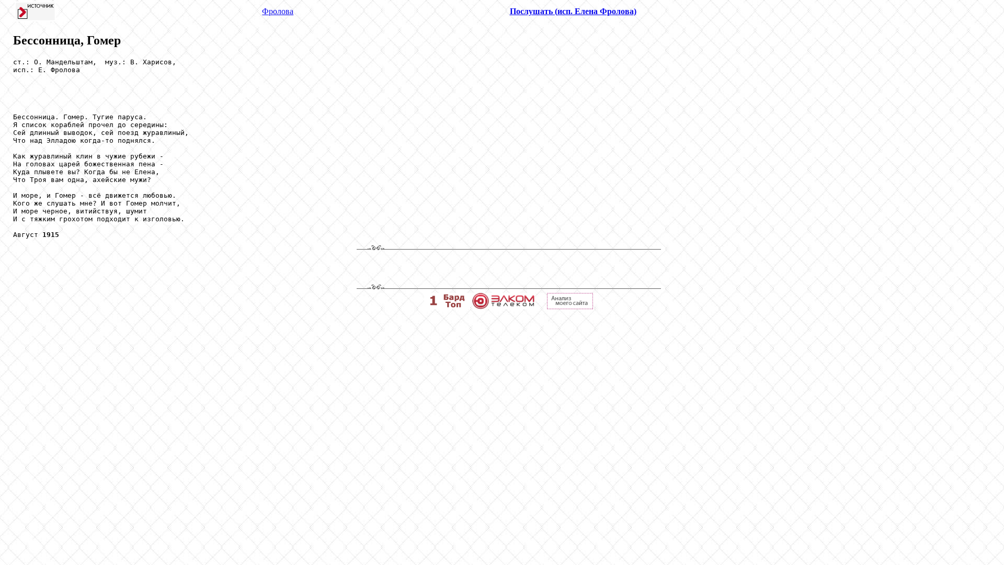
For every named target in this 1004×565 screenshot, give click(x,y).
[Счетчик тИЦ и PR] (570, 306)
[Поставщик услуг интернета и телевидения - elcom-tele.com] (503, 306)
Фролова (277, 11)
